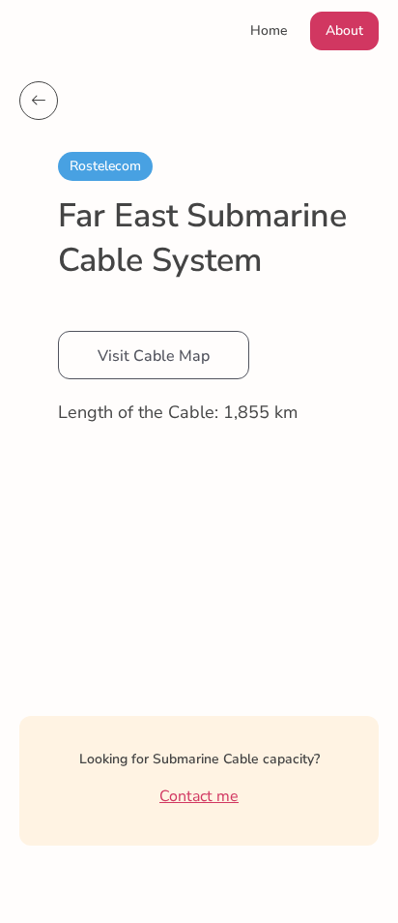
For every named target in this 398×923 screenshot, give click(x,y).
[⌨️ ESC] (38, 100)
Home (268, 30)
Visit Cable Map (154, 356)
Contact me (199, 796)
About (344, 30)
